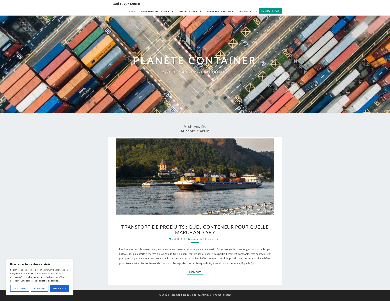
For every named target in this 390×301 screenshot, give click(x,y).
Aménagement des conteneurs (156, 11)
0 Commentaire (212, 239)
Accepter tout (59, 288)
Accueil (132, 11)
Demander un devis (270, 10)
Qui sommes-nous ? (247, 11)
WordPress (204, 294)
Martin (195, 239)
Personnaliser (20, 288)
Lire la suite (196, 271)
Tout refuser (39, 288)
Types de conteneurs (188, 11)
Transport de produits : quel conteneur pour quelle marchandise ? (195, 229)
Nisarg (227, 294)
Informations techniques (218, 11)
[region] (39, 277)
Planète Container (125, 4)
